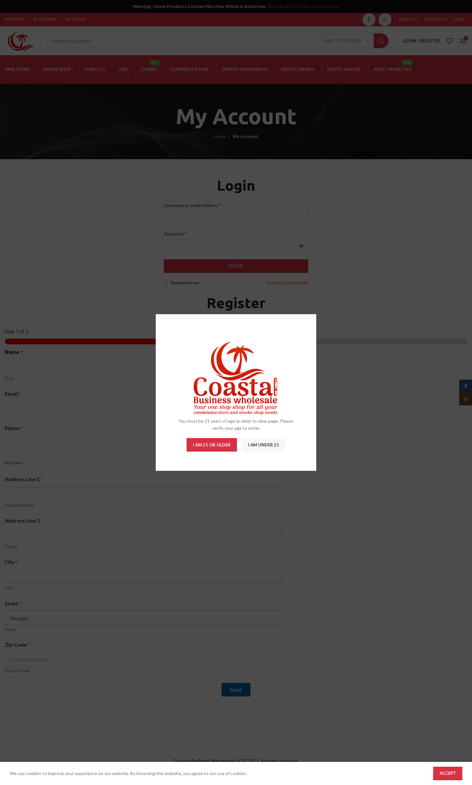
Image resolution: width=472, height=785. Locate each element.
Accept (448, 773)
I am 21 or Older (212, 444)
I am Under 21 (263, 444)
